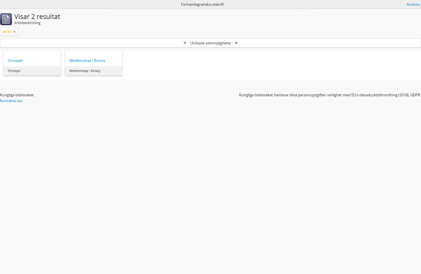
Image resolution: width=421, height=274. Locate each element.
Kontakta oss (11, 100)
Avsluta (413, 4)
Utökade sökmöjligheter (210, 43)
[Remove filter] (14, 31)
